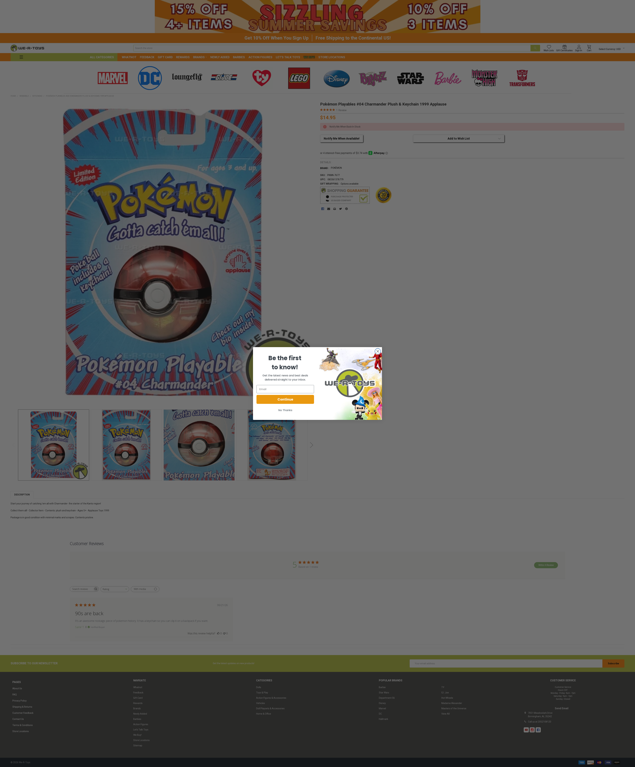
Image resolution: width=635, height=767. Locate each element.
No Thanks (285, 410)
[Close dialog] (378, 351)
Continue (285, 399)
